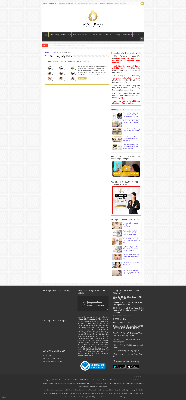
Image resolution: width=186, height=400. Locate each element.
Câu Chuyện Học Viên (80, 34)
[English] (2, 397)
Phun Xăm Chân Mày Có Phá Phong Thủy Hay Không (68, 61)
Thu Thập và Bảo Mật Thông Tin (52, 358)
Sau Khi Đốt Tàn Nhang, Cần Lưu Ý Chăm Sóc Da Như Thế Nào (131, 240)
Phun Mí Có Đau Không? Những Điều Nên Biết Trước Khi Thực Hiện (67, 45)
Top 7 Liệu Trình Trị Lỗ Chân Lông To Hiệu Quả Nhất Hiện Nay (131, 256)
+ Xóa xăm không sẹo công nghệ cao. (127, 351)
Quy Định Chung (47, 355)
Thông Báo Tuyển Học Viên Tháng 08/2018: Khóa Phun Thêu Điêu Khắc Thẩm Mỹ (130, 114)
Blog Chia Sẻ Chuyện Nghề (113, 34)
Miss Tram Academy (52, 52)
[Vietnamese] (5, 397)
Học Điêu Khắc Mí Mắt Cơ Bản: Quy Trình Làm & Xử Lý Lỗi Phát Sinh (131, 224)
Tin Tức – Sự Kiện (95, 34)
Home (45, 34)
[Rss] (133, 377)
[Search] (142, 3)
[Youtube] (138, 377)
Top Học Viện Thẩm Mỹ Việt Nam (52, 361)
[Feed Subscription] (108, 56)
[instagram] (140, 377)
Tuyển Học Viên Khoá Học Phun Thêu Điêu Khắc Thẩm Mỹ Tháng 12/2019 (131, 146)
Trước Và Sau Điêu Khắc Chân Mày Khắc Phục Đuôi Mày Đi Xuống (130, 138)
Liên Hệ (137, 34)
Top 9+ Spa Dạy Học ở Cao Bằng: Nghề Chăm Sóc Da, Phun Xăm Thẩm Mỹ (131, 248)
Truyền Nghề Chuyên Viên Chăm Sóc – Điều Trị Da (112, 3)
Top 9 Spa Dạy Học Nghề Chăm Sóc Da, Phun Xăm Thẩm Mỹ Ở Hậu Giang (130, 232)
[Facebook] (134, 377)
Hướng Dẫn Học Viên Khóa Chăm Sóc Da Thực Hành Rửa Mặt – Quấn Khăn (131, 272)
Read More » (82, 78)
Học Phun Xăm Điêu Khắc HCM (97, 321)
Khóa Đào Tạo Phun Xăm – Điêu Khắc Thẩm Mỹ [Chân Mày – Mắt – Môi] (78, 3)
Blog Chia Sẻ (51, 64)
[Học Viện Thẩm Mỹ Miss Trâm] (93, 18)
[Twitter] (136, 377)
